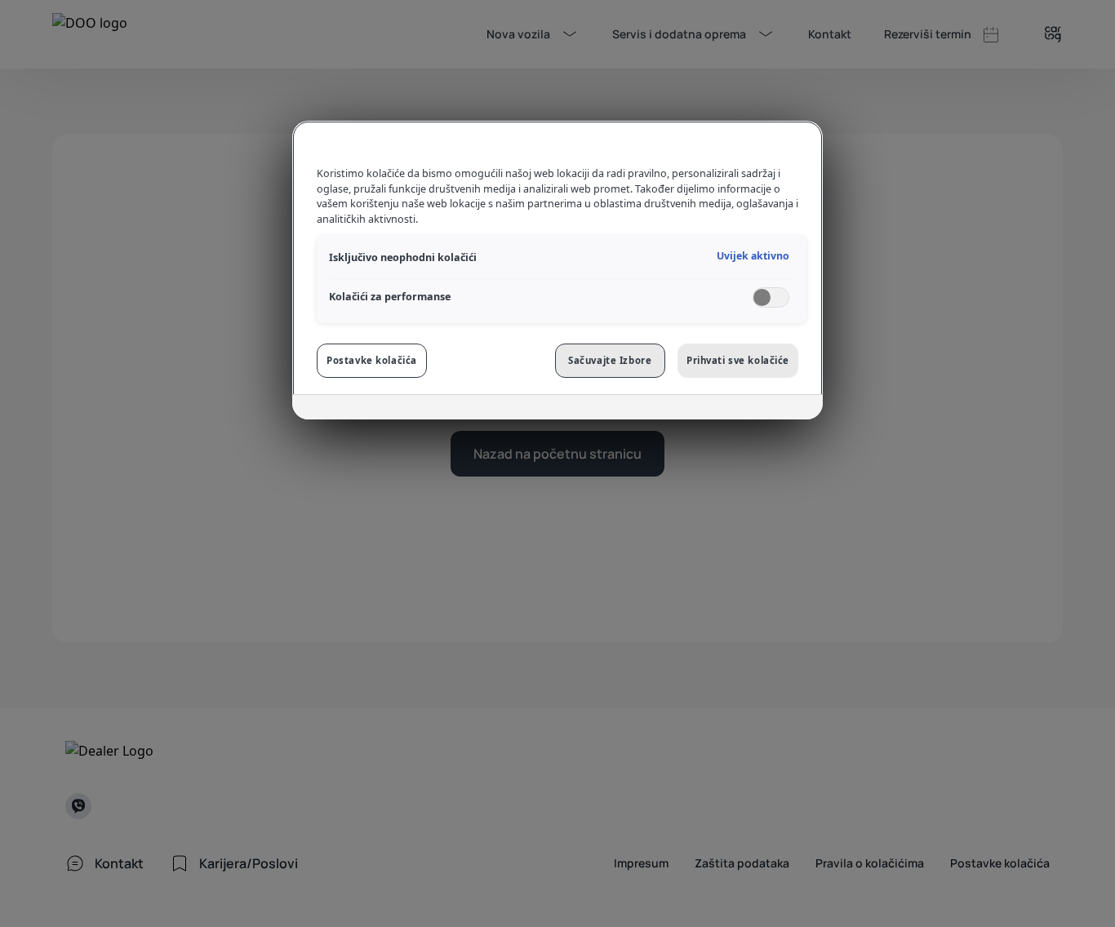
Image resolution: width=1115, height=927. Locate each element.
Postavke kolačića (372, 360)
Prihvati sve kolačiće (737, 360)
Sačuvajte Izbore (609, 360)
